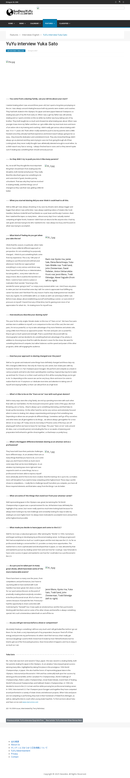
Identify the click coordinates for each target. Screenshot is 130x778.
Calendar (34, 23)
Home (10, 23)
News (21, 23)
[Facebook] (115, 2)
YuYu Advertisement (20, 750)
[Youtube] (123, 2)
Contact (14, 756)
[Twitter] (119, 2)
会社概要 (15, 741)
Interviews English (15, 51)
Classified (63, 23)
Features (49, 23)
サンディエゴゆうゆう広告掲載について (29, 747)
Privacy (14, 753)
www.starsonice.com (30, 702)
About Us (15, 744)
